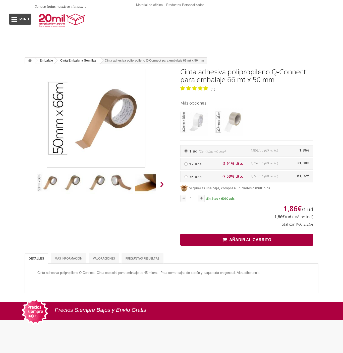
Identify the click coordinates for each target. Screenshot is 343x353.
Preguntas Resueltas (142, 258)
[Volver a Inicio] (30, 61)
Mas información (68, 258)
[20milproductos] (62, 21)
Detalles (36, 258)
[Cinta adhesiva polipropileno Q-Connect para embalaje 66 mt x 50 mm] (47, 182)
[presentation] (30, 185)
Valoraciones (104, 258)
